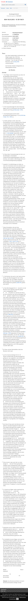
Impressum (3, 589)
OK (17, 599)
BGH (11, 8)
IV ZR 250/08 (10, 133)
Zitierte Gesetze (7, 48)
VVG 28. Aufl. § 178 (8, 238)
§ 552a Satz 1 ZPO (17, 110)
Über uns (3, 591)
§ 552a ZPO (16, 61)
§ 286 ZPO (18, 282)
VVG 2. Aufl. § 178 (13, 241)
